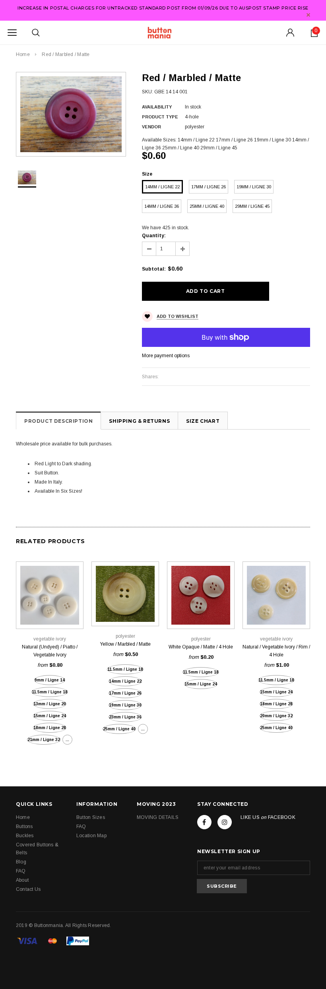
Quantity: (154, 235)
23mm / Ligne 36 (125, 717)
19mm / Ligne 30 (254, 186)
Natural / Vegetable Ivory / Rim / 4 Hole (276, 651)
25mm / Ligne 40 (207, 206)
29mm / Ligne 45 (252, 206)
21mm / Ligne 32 (43, 739)
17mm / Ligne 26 (208, 186)
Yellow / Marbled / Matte (125, 644)
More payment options (166, 355)
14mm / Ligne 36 (161, 206)
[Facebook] (204, 822)
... (67, 739)
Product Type (160, 116)
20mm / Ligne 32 (276, 716)
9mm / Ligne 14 (50, 680)
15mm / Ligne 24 (49, 716)
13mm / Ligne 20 (49, 704)
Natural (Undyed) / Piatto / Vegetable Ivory (50, 651)
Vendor (151, 126)
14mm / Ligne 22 (162, 186)
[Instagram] (224, 822)
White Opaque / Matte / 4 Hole (201, 647)
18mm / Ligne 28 (49, 728)
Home (23, 54)
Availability (157, 107)
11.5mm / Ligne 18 (50, 692)
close (308, 15)
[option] (71, 114)
